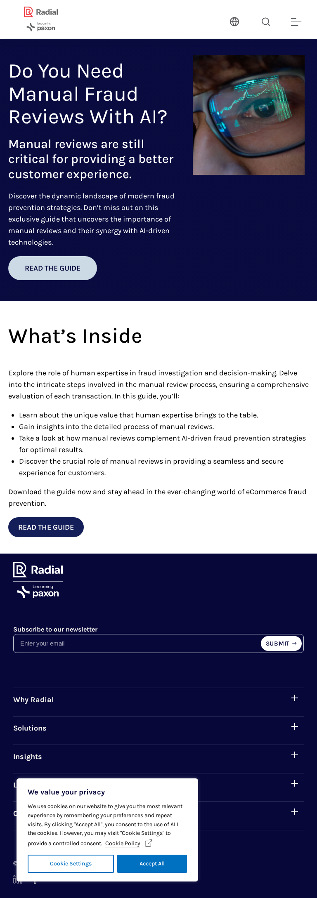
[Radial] (51, 19)
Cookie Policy (122, 843)
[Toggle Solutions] (295, 726)
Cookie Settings (71, 863)
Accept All (152, 863)
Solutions (30, 728)
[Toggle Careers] (295, 812)
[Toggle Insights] (295, 755)
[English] (233, 20)
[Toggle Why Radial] (295, 698)
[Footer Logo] (38, 595)
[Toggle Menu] (295, 22)
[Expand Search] (266, 21)
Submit (278, 643)
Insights (27, 756)
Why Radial (33, 699)
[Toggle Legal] (295, 783)
